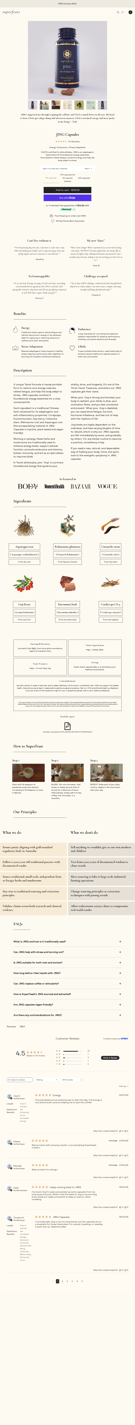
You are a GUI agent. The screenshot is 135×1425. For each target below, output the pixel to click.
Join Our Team (9, 1391)
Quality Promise (28, 1381)
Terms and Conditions (47, 1367)
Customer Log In (44, 1377)
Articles (24, 1363)
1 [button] (57, 1281)
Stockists (7, 1367)
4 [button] (72, 1281)
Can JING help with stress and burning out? (38, 952)
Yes (21, 1109)
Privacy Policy (43, 1372)
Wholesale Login (10, 1381)
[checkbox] (72, 1079)
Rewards (6, 1377)
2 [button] (62, 1281)
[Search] (118, 12)
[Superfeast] (11, 12)
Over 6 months (23, 1105)
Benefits (10, 1112)
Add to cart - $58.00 (67, 190)
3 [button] (67, 1281)
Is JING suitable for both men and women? (37, 962)
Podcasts (25, 1367)
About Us (7, 1363)
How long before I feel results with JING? (37, 973)
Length (10, 1104)
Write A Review (110, 1058)
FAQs (39, 1363)
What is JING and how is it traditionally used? (39, 941)
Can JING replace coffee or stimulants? (36, 983)
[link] (73, 1064)
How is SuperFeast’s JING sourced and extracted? (42, 994)
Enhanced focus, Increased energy (24, 1116)
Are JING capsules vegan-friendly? (33, 1004)
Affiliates (7, 1372)
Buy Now (126, 24)
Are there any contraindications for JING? (37, 1015)
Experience (12, 1109)
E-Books (25, 1372)
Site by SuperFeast (123, 1418)
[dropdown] (47, 1079)
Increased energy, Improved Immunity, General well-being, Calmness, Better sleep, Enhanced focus (26, 1247)
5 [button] (77, 1281)
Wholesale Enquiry (11, 1386)
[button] (53, 1281)
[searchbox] (20, 1079)
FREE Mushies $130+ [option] (67, 4)
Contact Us (42, 1381)
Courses (25, 1377)
